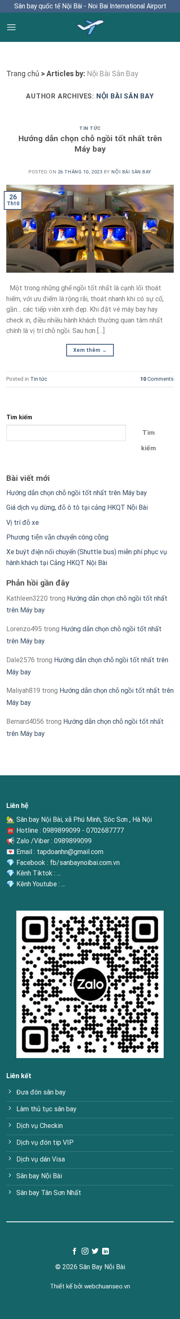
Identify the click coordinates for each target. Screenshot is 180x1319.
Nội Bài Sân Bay (112, 74)
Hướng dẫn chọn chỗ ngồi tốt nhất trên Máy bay (90, 144)
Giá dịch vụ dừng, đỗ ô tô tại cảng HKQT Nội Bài (77, 507)
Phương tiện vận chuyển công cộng (57, 537)
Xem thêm (90, 350)
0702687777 (105, 830)
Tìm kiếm (19, 417)
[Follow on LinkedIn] (105, 1251)
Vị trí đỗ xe (22, 523)
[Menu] (11, 27)
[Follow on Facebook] (74, 1251)
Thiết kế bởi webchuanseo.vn (90, 1286)
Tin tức (90, 128)
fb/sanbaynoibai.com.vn (85, 863)
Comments (157, 379)
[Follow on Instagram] (85, 1251)
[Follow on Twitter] (95, 1251)
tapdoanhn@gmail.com (70, 852)
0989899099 (61, 830)
